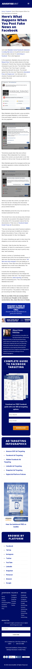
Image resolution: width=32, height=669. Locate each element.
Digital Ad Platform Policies (16, 474)
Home (3, 596)
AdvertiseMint (18, 337)
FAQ (3, 608)
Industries (4, 606)
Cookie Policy (22, 649)
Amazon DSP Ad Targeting (15, 451)
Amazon (9, 579)
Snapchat (9, 571)
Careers (4, 600)
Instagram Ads (23, 341)
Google (8, 583)
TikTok (8, 550)
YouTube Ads (22, 343)
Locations (4, 604)
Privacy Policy (22, 647)
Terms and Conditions (11, 647)
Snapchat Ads (13, 343)
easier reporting (17, 277)
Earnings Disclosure (12, 649)
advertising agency (8, 353)
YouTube (9, 562)
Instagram (9, 554)
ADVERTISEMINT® (10, 4)
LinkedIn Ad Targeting (14, 466)
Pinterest (9, 575)
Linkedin (13, 603)
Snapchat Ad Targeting (14, 470)
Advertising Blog (6, 602)
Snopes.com (10, 74)
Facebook (9, 546)
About (3, 598)
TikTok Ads (6, 343)
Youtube (13, 601)
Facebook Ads (15, 341)
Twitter (8, 558)
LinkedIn (9, 566)
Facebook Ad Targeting (14, 455)
